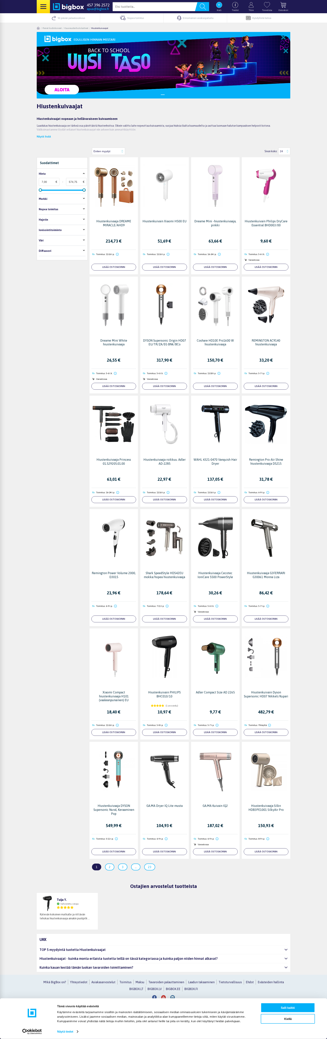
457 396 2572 (98, 5)
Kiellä (288, 1018)
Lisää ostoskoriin (113, 267)
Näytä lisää (44, 136)
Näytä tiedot (65, 1031)
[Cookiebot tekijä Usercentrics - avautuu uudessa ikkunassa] (32, 1031)
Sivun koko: (271, 151)
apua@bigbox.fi (98, 9)
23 (149, 867)
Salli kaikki (288, 1007)
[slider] (40, 190)
